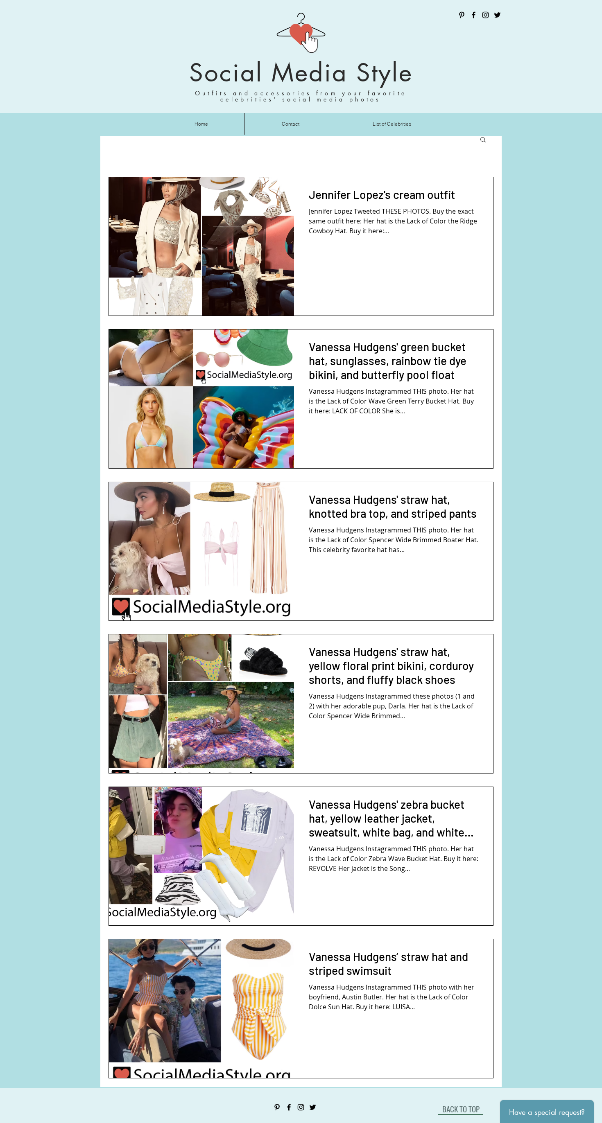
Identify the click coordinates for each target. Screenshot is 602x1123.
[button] (483, 140)
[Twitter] (497, 15)
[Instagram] (485, 15)
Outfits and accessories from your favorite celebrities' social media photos (301, 96)
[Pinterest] (461, 15)
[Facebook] (473, 15)
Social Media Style (301, 72)
